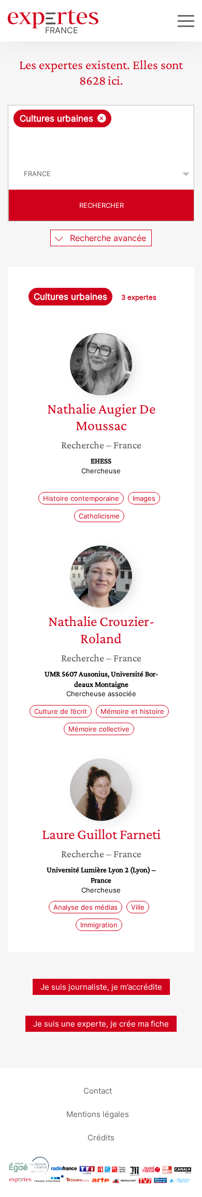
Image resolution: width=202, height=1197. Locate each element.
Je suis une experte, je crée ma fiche (101, 1024)
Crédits (101, 1137)
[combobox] (101, 131)
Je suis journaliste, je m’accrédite (101, 987)
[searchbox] (101, 142)
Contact (97, 1090)
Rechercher (101, 205)
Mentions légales (97, 1114)
